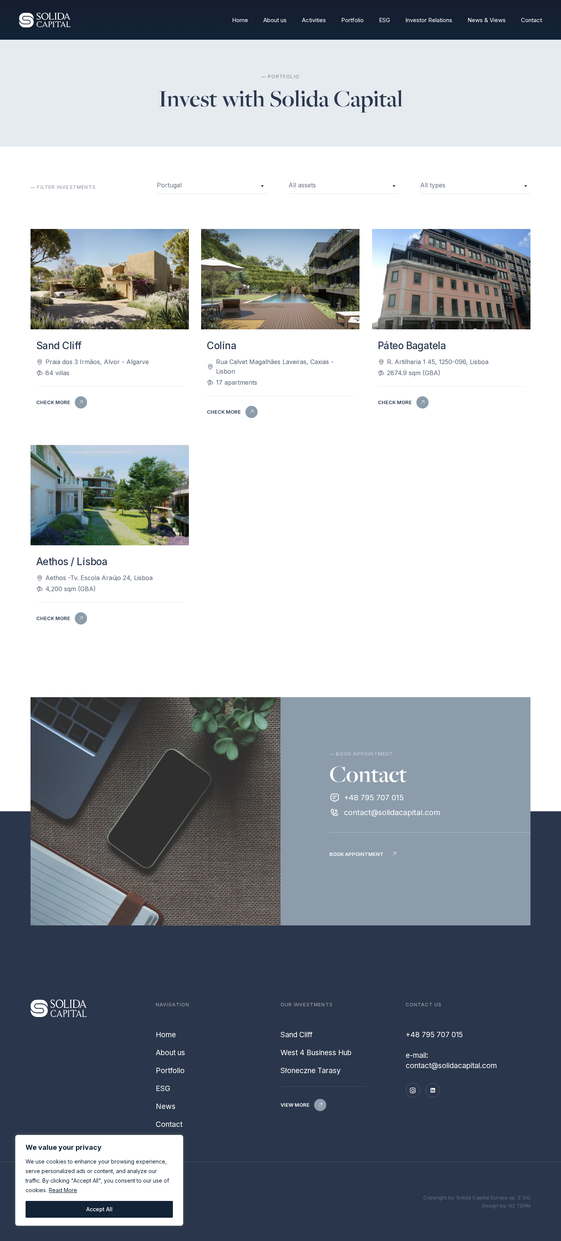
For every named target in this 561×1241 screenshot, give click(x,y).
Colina (221, 345)
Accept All (99, 1209)
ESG (384, 20)
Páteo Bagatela (412, 345)
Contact (531, 20)
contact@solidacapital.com (392, 812)
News (166, 1106)
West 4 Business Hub (315, 1052)
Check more (53, 402)
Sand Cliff (59, 345)
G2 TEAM (519, 1205)
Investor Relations (428, 20)
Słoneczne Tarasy (310, 1070)
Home (240, 20)
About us (275, 20)
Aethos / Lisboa (71, 561)
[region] (99, 1180)
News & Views (487, 20)
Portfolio (352, 20)
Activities (314, 20)
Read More (63, 1190)
